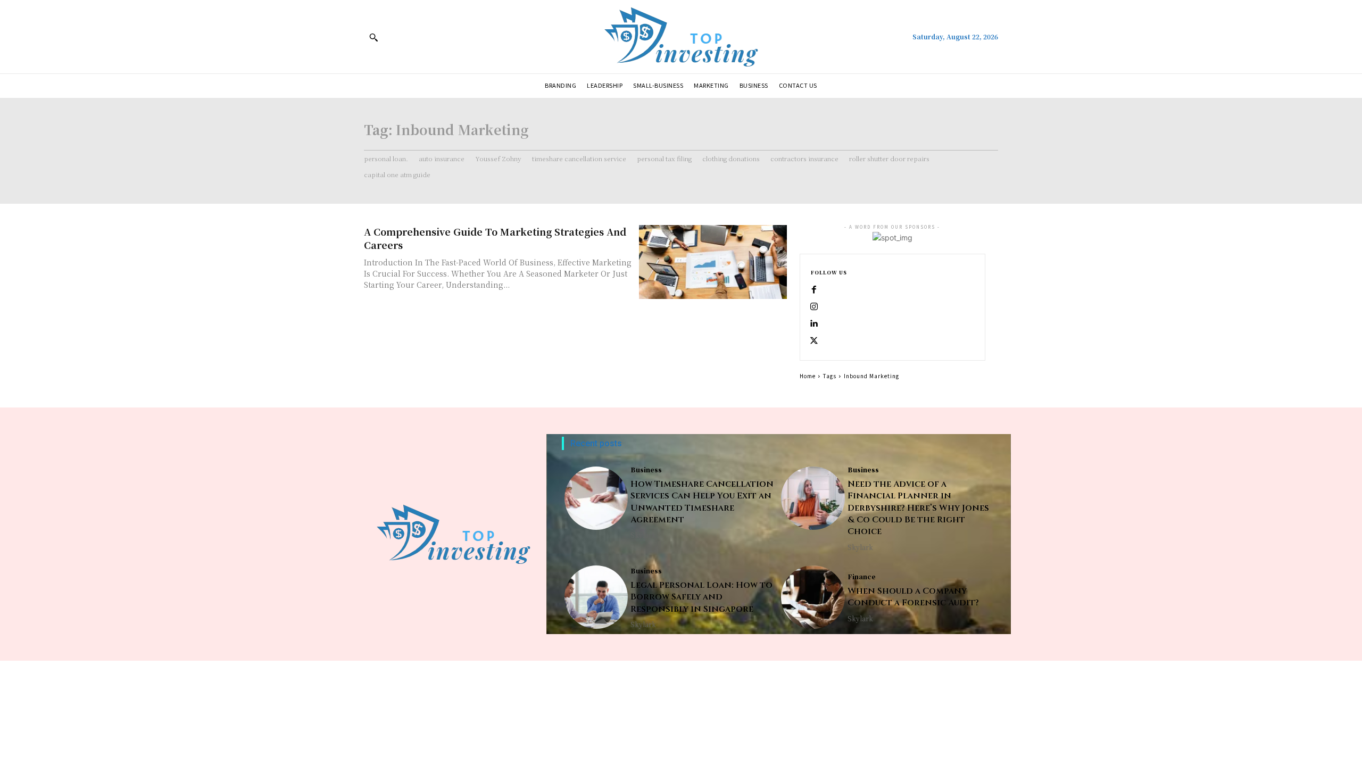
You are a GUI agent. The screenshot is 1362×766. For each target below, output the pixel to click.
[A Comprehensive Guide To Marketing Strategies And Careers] (713, 262)
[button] (373, 37)
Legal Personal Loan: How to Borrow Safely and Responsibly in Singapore (701, 597)
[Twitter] (814, 340)
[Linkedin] (814, 323)
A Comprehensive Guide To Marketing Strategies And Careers (495, 238)
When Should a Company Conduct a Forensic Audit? (913, 597)
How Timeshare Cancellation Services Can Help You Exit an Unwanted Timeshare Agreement (702, 502)
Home (808, 376)
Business (646, 470)
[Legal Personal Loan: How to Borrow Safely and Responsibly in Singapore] (596, 597)
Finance (862, 576)
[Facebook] (814, 289)
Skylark (643, 534)
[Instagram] (814, 306)
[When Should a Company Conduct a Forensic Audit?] (812, 597)
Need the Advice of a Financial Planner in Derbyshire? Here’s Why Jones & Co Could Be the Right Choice (918, 508)
